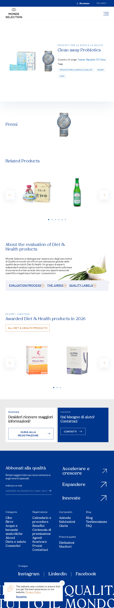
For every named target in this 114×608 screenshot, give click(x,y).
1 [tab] (48, 219)
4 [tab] (58, 219)
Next (104, 195)
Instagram (28, 574)
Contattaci (40, 550)
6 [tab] (65, 219)
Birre (9, 522)
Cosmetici (13, 546)
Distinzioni (66, 543)
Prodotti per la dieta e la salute (76, 70)
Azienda (65, 518)
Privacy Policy (33, 592)
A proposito (65, 512)
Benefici (38, 526)
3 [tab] (55, 219)
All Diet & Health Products (27, 328)
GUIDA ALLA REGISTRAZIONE (28, 433)
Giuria (63, 526)
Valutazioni (67, 522)
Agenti (37, 538)
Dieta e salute (16, 542)
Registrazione (39, 512)
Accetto (21, 596)
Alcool (10, 538)
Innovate (71, 498)
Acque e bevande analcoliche (14, 530)
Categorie (11, 512)
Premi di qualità (67, 536)
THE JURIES (55, 285)
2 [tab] (52, 219)
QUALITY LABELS (81, 285)
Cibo (9, 518)
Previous (10, 195)
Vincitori (65, 547)
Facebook (86, 574)
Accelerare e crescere (76, 471)
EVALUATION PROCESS (25, 285)
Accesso (84, 3)
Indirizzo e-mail (14, 485)
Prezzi (37, 546)
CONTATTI (70, 431)
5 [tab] (62, 219)
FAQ (89, 526)
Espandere (74, 485)
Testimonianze (96, 522)
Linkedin (58, 574)
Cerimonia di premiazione (41, 532)
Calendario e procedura (41, 520)
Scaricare (39, 542)
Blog (88, 512)
